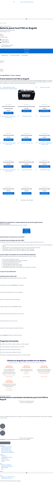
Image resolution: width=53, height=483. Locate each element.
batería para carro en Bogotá (21, 225)
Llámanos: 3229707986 (5, 224)
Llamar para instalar (44, 110)
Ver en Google (9, 376)
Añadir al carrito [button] (8, 113)
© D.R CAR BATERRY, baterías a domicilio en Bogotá (10, 481)
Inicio (1, 23)
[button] (26, 19)
